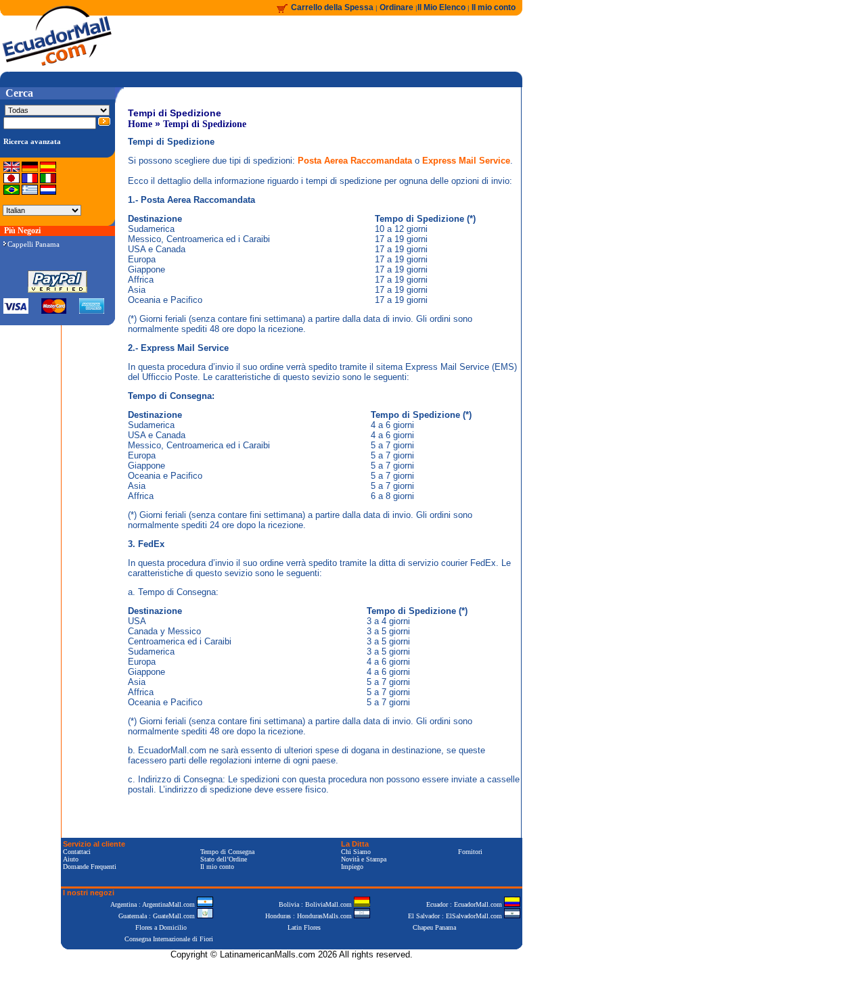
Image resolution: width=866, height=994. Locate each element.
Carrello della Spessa (332, 7)
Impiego (352, 866)
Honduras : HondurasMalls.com (309, 916)
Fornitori (470, 851)
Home (140, 124)
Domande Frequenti (89, 866)
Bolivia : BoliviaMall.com (316, 904)
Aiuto (70, 859)
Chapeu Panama (434, 927)
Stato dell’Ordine (223, 859)
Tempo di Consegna (227, 851)
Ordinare (397, 7)
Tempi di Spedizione (204, 124)
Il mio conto (494, 7)
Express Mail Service (466, 161)
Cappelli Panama (33, 244)
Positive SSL (291, 975)
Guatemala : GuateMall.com (157, 916)
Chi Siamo (356, 851)
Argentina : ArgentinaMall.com (153, 904)
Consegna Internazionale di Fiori (168, 939)
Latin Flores (304, 927)
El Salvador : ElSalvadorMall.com (456, 916)
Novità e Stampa (363, 859)
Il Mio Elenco (441, 7)
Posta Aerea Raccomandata (355, 161)
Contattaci (77, 851)
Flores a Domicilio (161, 927)
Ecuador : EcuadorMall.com (465, 904)
